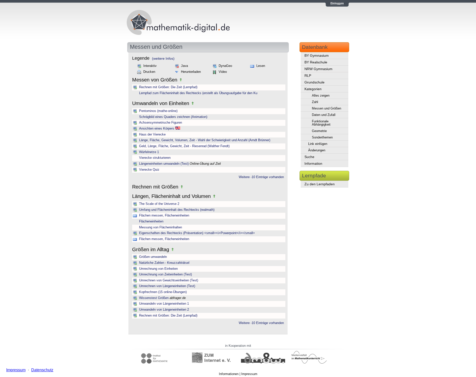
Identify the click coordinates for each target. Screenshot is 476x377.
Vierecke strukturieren (155, 158)
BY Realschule (315, 62)
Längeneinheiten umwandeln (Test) (164, 163)
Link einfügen (317, 144)
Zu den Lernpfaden (319, 184)
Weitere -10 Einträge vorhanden (261, 177)
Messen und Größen (326, 108)
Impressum (249, 374)
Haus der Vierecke (152, 134)
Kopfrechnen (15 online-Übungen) (163, 292)
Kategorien (313, 89)
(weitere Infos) (163, 58)
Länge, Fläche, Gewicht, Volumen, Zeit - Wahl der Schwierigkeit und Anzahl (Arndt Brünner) (204, 140)
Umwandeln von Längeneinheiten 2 (164, 309)
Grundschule (314, 82)
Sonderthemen (322, 137)
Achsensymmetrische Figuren (160, 122)
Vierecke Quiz (149, 169)
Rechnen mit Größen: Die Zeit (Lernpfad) (168, 87)
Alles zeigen (320, 95)
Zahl (315, 102)
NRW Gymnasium (318, 69)
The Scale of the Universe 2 (159, 204)
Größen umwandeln (153, 257)
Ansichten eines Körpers (156, 128)
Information (313, 163)
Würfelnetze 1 (149, 152)
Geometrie (319, 131)
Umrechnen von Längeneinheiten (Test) (167, 286)
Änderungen (316, 150)
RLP (307, 76)
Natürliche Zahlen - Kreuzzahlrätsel (164, 263)
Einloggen (337, 3)
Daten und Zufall (323, 115)
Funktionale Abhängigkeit (321, 122)
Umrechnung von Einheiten (158, 268)
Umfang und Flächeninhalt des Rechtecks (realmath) (176, 210)
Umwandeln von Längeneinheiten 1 (164, 303)
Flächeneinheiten (151, 221)
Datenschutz (42, 370)
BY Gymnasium (316, 55)
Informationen (228, 374)
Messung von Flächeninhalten (160, 227)
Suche (309, 157)
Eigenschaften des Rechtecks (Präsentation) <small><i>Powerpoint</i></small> (197, 233)
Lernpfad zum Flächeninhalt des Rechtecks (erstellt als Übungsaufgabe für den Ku (198, 93)
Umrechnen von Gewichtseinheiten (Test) (168, 280)
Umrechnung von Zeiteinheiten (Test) (165, 274)
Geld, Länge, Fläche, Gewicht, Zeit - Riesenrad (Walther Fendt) (184, 146)
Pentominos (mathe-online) (158, 111)
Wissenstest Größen (154, 298)
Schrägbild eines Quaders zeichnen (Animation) (173, 117)
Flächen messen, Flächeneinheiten (164, 215)
